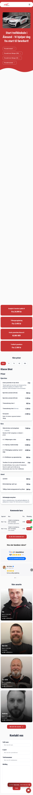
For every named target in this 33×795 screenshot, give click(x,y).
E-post (5, 750)
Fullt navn (6, 742)
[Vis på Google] (4, 567)
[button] (1, 570)
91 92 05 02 (4, 650)
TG (14, 363)
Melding (5, 764)
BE (19, 363)
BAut (3, 363)
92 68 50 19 (4, 616)
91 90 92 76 (4, 684)
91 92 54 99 (4, 718)
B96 (25, 363)
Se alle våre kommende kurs (16, 536)
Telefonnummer (7, 757)
